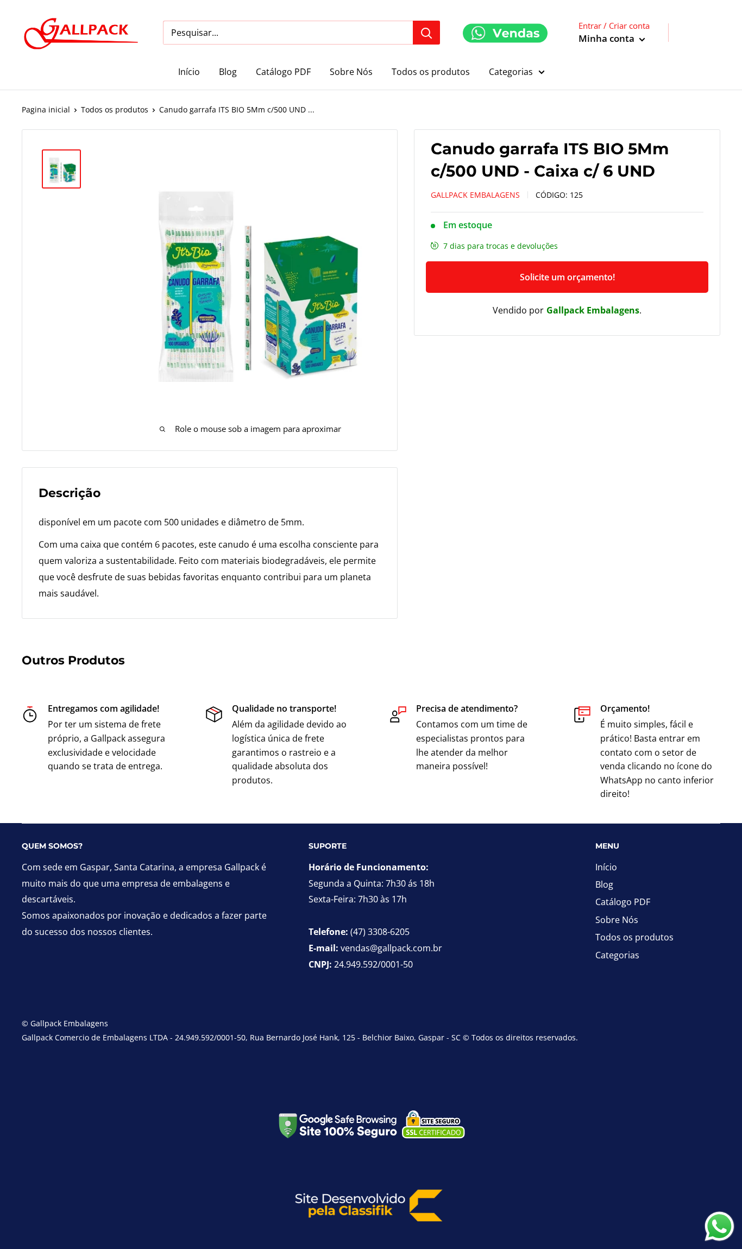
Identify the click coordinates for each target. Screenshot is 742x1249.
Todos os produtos (431, 72)
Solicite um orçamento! (567, 277)
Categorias (511, 72)
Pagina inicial (46, 109)
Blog (228, 72)
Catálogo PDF (283, 72)
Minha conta (607, 38)
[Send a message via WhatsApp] (719, 1226)
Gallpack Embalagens (475, 195)
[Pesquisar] (426, 33)
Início (189, 72)
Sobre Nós (351, 72)
